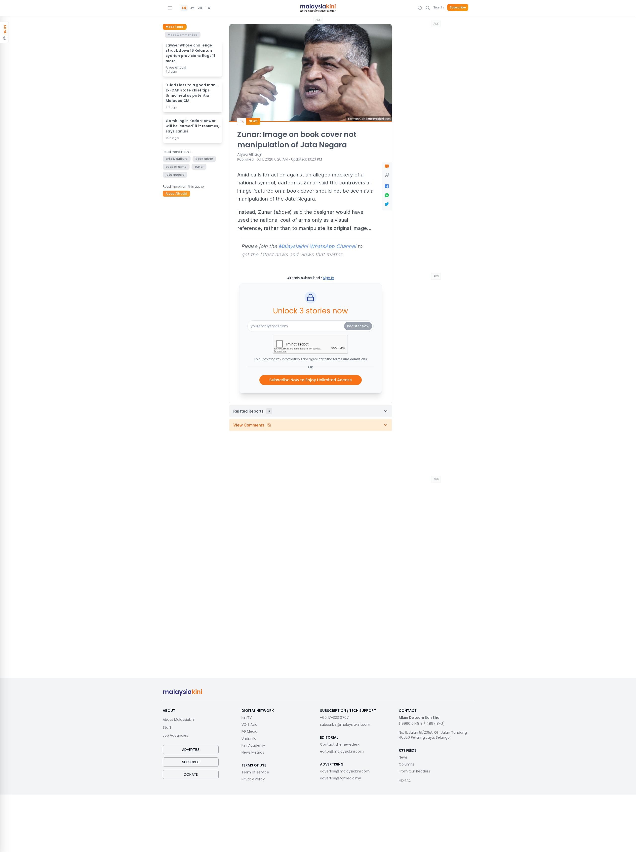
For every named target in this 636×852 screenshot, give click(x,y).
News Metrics (252, 752)
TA (208, 8)
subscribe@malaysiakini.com (345, 724)
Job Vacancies (175, 735)
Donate (191, 774)
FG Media (249, 731)
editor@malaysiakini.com (342, 751)
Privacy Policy (253, 779)
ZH (200, 8)
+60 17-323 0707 (334, 717)
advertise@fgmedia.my (340, 778)
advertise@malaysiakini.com (345, 771)
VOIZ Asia (249, 724)
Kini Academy (253, 745)
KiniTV (246, 717)
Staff (167, 727)
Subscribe (458, 7)
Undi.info (248, 738)
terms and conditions (350, 359)
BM (192, 8)
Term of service (255, 772)
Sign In (438, 7)
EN (184, 8)
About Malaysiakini (179, 719)
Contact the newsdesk (339, 744)
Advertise (190, 749)
